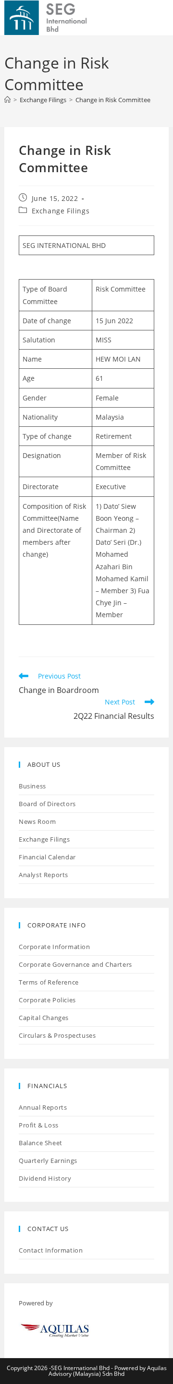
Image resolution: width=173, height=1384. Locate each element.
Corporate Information (54, 946)
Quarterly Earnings (48, 1160)
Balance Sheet (40, 1142)
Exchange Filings (61, 210)
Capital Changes (44, 1017)
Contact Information (51, 1250)
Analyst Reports (43, 874)
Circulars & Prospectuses (57, 1035)
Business (32, 786)
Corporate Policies (47, 1000)
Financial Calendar (47, 857)
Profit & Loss (39, 1125)
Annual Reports (43, 1107)
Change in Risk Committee (112, 99)
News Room (37, 821)
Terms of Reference (49, 982)
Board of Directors (47, 803)
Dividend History (45, 1178)
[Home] (7, 99)
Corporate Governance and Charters (75, 964)
